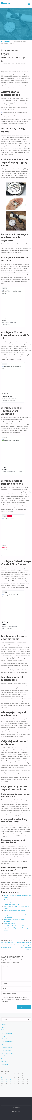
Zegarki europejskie (8, 1041)
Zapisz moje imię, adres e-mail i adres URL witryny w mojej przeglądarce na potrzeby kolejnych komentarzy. (15, 1000)
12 (10, 1080)
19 (10, 1082)
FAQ (2, 1067)
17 (2, 1082)
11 (6, 1080)
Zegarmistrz (4, 1061)
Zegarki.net (5, 4)
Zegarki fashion (6, 1050)
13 (14, 1080)
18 (6, 1082)
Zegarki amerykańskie (8, 1039)
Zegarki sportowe (7, 1047)
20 (14, 1082)
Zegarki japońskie (7, 1033)
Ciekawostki (4, 1059)
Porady (3, 1056)
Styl (2, 1044)
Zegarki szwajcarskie (8, 1036)
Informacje (7, 41)
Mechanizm (4, 1064)
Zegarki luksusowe (7, 1053)
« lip (2, 1090)
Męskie (3, 1027)
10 (2, 1080)
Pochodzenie (5, 1030)
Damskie (3, 1024)
